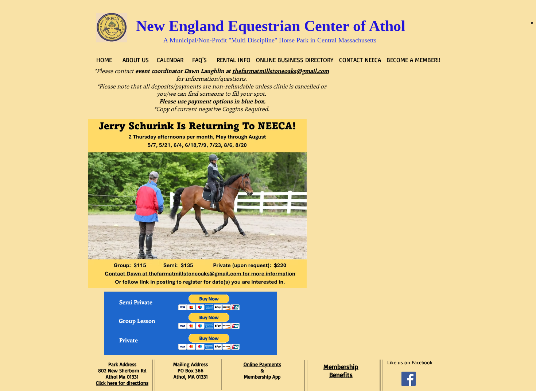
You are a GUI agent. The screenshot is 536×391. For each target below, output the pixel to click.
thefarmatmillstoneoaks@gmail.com (280, 71)
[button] (209, 302)
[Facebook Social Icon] (408, 379)
